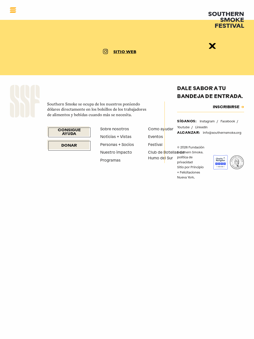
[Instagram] (105, 52)
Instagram (208, 121)
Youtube (183, 127)
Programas (110, 160)
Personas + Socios (117, 144)
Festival (155, 144)
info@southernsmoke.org (222, 133)
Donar (69, 146)
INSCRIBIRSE (226, 107)
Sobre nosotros (114, 129)
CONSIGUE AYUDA (69, 132)
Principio (197, 167)
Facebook (228, 121)
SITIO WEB (124, 52)
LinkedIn (201, 127)
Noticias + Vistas (115, 136)
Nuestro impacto (116, 152)
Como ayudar (160, 129)
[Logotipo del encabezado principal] (226, 19)
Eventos (155, 136)
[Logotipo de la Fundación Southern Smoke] (25, 102)
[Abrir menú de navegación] (13, 9)
